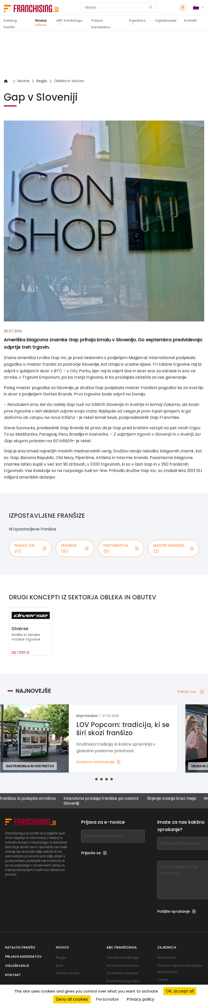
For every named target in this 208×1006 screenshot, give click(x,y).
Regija (42, 80)
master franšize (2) (168, 548)
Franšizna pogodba (123, 981)
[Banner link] (104, 55)
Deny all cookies (72, 999)
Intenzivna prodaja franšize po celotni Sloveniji (78, 801)
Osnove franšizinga (123, 957)
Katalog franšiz (10, 23)
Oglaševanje (166, 20)
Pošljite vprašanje (173, 911)
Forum (162, 979)
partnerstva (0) (115, 548)
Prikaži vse (187, 691)
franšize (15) (69, 548)
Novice (41, 20)
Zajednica (137, 20)
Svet (59, 965)
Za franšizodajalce (122, 973)
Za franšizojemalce (123, 965)
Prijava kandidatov (101, 23)
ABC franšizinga (69, 20)
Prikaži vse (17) (24, 548)
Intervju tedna (67, 973)
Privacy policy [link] (140, 999)
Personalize (107, 999)
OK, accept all (180, 991)
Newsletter (166, 957)
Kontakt (190, 20)
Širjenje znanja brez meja (149, 798)
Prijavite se (91, 852)
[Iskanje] (150, 7)
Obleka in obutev (69, 80)
